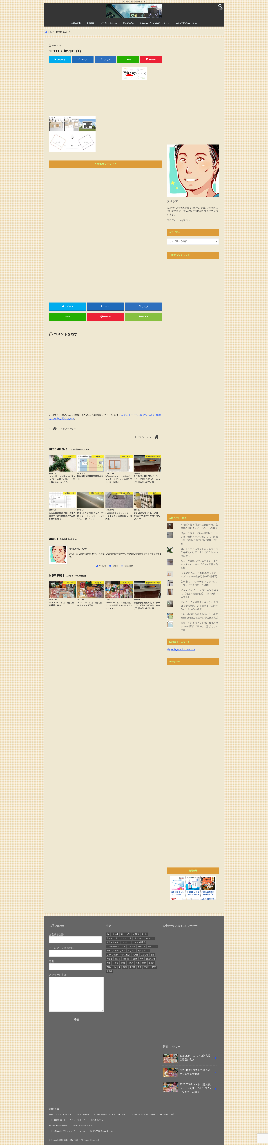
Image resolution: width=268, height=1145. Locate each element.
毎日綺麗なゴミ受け (168, 1114)
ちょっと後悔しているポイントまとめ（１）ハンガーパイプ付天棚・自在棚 (199, 564)
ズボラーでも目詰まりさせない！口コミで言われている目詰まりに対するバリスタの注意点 (199, 605)
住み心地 (144, 955)
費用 (139, 967)
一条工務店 (125, 955)
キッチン (150, 938)
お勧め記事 (75, 23)
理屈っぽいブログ (72, 1140)
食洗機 (109, 971)
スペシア (172, 201)
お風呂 (136, 934)
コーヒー (131, 946)
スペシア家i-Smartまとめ (186, 23)
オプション (139, 938)
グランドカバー (113, 942)
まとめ (144, 934)
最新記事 (90, 23)
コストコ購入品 (138, 942)
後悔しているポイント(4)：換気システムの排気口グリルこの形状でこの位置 (199, 626)
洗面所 (151, 963)
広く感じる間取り (100, 1114)
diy (108, 934)
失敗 (108, 963)
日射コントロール (82, 1114)
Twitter (115, 566)
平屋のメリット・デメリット (60, 1114)
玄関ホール (111, 967)
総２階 (132, 967)
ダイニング (152, 946)
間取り (147, 967)
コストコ (126, 942)
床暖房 (130, 963)
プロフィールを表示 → (179, 220)
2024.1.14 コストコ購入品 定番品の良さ (196, 1057)
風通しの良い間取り (119, 1114)
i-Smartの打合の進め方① (58, 1125)
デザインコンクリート (116, 951)
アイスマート (112, 938)
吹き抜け (127, 959)
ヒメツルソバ (143, 951)
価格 (152, 955)
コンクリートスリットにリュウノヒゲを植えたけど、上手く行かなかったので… (199, 552)
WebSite (102, 566)
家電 (123, 963)
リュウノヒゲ (112, 955)
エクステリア (126, 938)
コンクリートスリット (116, 946)
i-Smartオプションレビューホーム (154, 23)
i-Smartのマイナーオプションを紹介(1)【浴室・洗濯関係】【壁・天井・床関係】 (199, 593)
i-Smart (115, 934)
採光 (144, 963)
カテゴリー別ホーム (108, 23)
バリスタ (131, 951)
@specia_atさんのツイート (181, 649)
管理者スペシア (79, 549)
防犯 (154, 967)
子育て (115, 963)
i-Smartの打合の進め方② (82, 1125)
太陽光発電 (150, 959)
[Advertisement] (76, 88)
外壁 (135, 959)
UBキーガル (126, 934)
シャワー (141, 946)
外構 (141, 959)
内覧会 (109, 959)
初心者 (117, 959)
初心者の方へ (128, 23)
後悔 (138, 963)
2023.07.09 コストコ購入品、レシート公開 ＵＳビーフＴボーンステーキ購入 (196, 1088)
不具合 (135, 955)
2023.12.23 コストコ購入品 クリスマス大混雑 (196, 1072)
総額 (125, 967)
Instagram (128, 566)
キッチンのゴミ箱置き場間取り (144, 1114)
